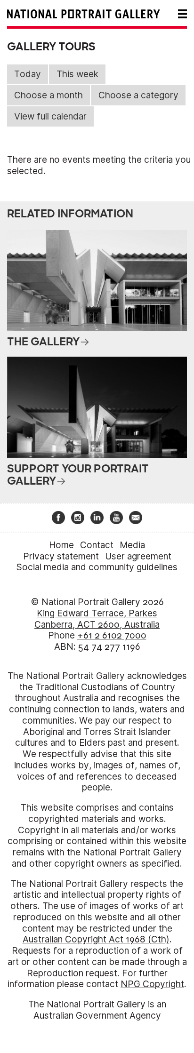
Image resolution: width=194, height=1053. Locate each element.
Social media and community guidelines (97, 567)
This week (77, 74)
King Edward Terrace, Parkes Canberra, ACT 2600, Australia (97, 619)
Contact (96, 545)
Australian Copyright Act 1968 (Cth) (96, 939)
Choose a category (138, 95)
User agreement (138, 556)
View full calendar (50, 116)
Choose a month (48, 95)
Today (27, 74)
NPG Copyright (152, 984)
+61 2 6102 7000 (111, 635)
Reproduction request (72, 973)
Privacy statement (61, 556)
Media (132, 545)
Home (61, 545)
